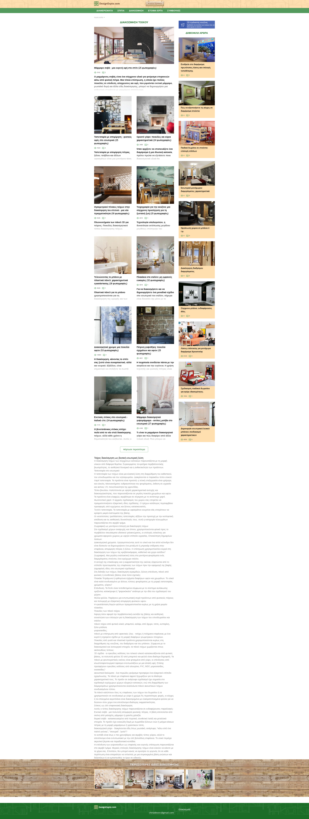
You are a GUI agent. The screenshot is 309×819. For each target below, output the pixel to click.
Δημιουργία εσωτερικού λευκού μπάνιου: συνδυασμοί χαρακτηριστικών (195, 431)
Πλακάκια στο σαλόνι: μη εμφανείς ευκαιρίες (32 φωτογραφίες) (154, 278)
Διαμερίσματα (104, 10)
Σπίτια (120, 10)
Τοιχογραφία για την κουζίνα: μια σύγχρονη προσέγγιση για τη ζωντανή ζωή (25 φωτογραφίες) (153, 210)
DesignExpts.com (109, 3)
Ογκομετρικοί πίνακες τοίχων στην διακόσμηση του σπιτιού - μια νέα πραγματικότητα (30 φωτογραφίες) (112, 210)
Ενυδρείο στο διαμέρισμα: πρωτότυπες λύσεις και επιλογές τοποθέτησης (196, 67)
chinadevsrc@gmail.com (161, 812)
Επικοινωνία (184, 809)
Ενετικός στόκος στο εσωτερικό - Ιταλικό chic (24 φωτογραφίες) (111, 419)
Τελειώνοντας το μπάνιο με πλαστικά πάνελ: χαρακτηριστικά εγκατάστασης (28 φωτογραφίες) (111, 280)
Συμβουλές (173, 10)
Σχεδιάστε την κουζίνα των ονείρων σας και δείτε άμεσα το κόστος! (201, 24)
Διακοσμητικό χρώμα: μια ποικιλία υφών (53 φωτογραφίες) (111, 349)
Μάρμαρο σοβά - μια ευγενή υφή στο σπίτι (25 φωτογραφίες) (125, 67)
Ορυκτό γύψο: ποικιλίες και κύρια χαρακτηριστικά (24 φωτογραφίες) (154, 138)
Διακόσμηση (136, 10)
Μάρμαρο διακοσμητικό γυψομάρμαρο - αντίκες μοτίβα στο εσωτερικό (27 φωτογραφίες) (154, 420)
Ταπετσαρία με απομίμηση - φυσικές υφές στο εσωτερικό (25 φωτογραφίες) (113, 140)
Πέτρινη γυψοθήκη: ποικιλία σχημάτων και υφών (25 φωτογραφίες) (151, 350)
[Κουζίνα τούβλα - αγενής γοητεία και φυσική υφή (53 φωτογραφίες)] (139, 787)
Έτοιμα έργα (155, 10)
